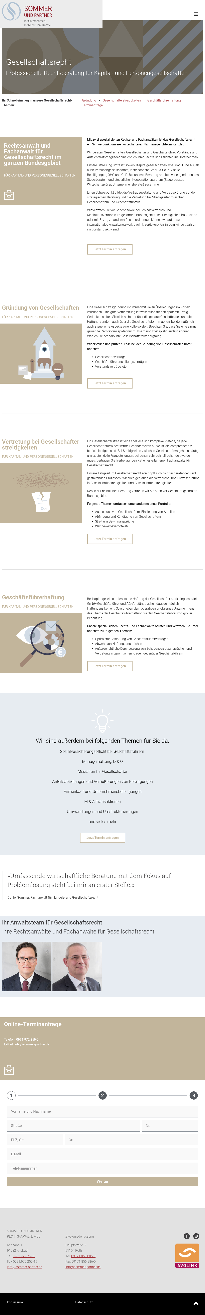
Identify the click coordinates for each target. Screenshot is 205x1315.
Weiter (103, 1181)
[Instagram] (196, 1236)
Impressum (15, 1302)
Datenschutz (84, 1302)
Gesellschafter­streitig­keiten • (125, 100)
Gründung (89, 100)
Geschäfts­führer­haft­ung (164, 100)
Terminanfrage (92, 105)
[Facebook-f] (187, 1236)
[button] (196, 14)
